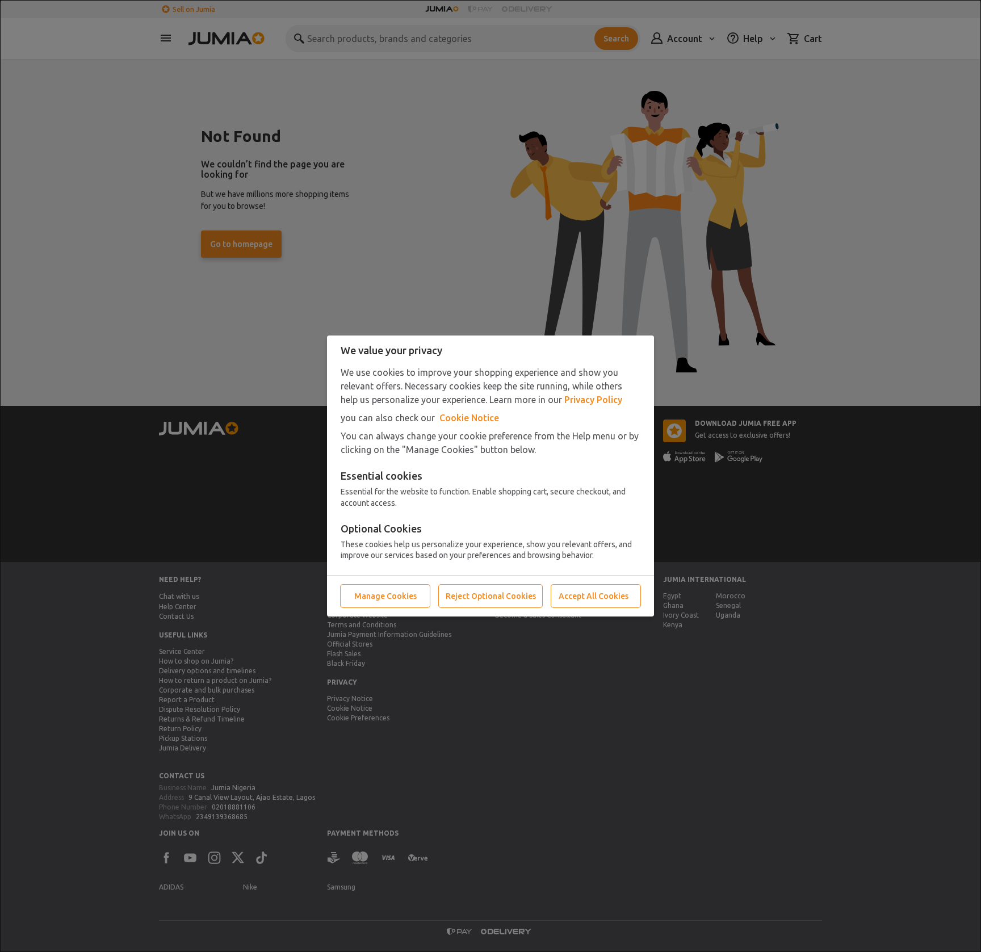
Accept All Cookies (593, 596)
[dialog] (490, 476)
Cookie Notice (469, 418)
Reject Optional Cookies (491, 596)
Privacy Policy (593, 400)
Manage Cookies (385, 596)
